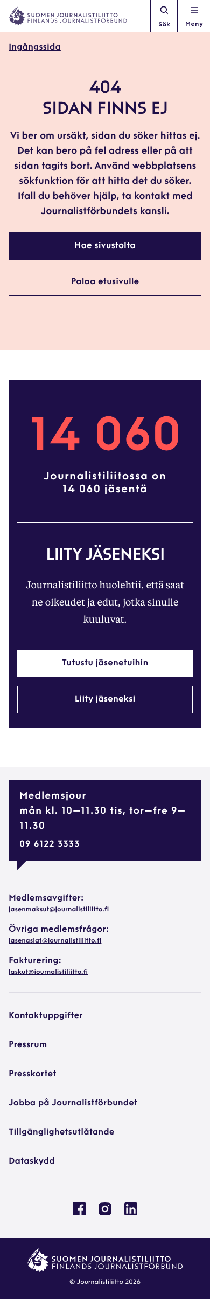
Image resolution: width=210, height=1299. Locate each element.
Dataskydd (32, 1161)
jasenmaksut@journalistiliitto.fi (59, 909)
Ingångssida (35, 47)
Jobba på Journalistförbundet (73, 1103)
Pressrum (28, 1045)
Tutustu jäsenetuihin (105, 663)
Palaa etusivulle (105, 282)
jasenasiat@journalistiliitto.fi (55, 941)
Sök (164, 25)
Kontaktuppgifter (46, 1016)
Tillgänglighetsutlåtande (62, 1132)
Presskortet (33, 1074)
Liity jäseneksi (105, 699)
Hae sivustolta (104, 246)
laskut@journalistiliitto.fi (48, 972)
